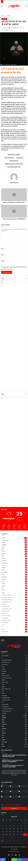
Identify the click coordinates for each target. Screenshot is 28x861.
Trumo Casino (5, 631)
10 (2, 627)
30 (25, 834)
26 (10, 834)
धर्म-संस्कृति (4, 560)
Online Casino (5, 617)
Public (3, 565)
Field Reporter (6, 27)
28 (17, 834)
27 (14, 834)
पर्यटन (3, 574)
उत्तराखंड (3, 538)
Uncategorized (5, 540)
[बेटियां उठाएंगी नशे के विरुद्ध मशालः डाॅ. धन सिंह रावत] (23, 788)
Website (3, 260)
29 (21, 834)
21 (17, 831)
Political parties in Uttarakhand (14, 164)
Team (18, 851)
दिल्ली (3, 570)
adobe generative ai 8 (7, 599)
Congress (20, 157)
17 (2, 831)
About (14, 851)
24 (3, 834)
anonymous (4, 613)
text (3, 624)
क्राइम (3, 551)
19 (10, 831)
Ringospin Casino (6, 620)
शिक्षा (3, 549)
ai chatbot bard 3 (6, 606)
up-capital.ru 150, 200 (7, 597)
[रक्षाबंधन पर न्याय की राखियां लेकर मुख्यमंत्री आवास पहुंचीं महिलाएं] (5, 798)
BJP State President (14, 154)
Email (2, 254)
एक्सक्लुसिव (8, 15)
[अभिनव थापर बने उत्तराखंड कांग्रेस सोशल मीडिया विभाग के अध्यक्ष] (5, 793)
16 (25, 828)
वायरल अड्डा (4, 572)
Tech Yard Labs (14, 849)
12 (10, 828)
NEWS (3, 583)
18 (6, 831)
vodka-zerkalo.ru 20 (6, 608)
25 (6, 834)
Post (3, 629)
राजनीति (3, 542)
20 (14, 831)
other (3, 590)
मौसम (3, 556)
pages (3, 592)
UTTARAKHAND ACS (14, 167)
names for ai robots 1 (7, 595)
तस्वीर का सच (4, 563)
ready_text (4, 576)
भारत (3, 581)
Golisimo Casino (5, 611)
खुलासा (3, 558)
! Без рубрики (5, 622)
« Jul (2, 841)
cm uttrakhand (10, 157)
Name (3, 248)
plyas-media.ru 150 (6, 601)
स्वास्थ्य (3, 547)
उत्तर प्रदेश (4, 579)
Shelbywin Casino (6, 615)
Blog (3, 588)
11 (6, 828)
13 (14, 828)
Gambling (4, 604)
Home (3, 15)
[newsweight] (14, 6)
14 (17, 828)
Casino (3, 567)
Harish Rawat (14, 160)
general (3, 585)
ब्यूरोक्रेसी (4, 554)
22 (21, 831)
